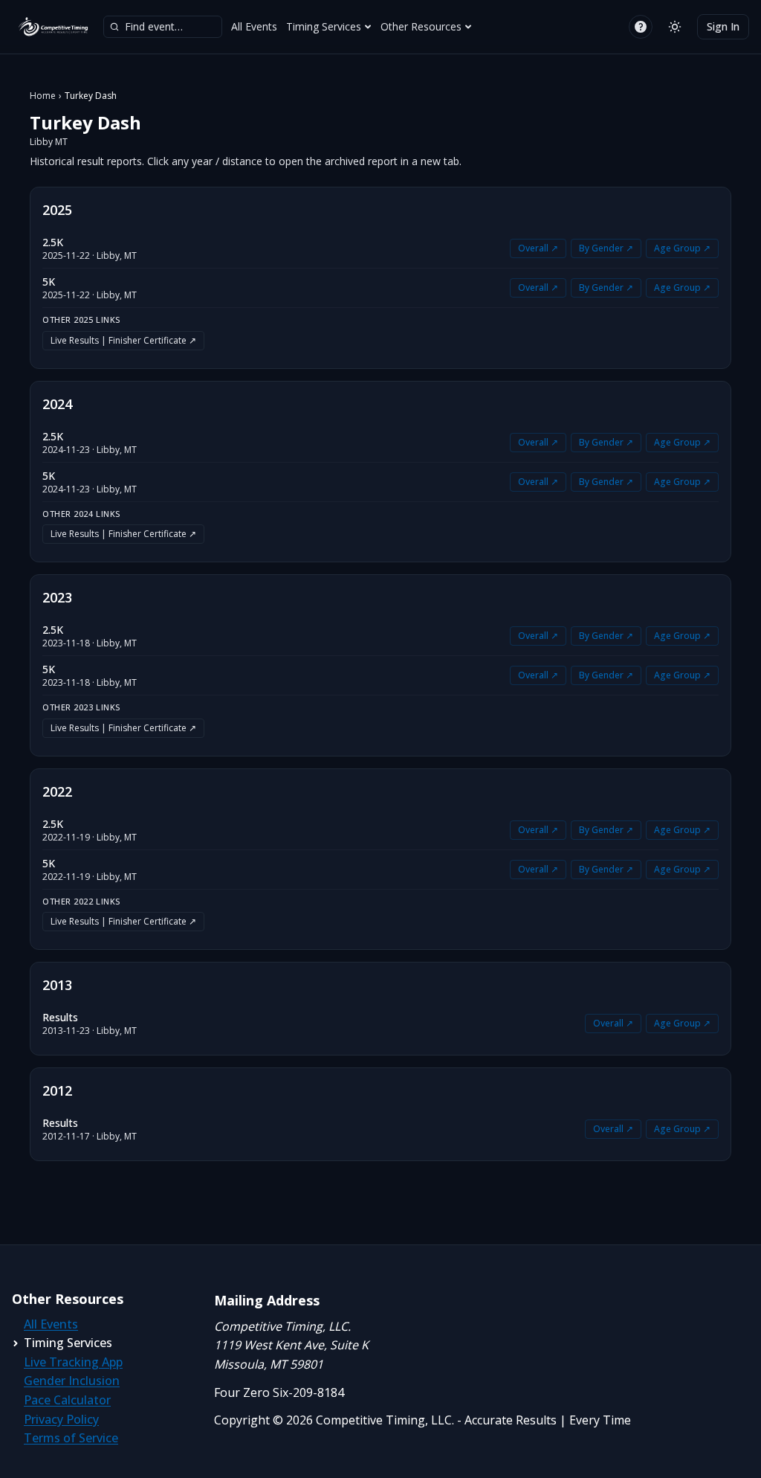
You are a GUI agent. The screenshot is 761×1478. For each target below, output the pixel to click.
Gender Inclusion (72, 1380)
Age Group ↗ (682, 248)
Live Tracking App (73, 1362)
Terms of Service (71, 1438)
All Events (254, 26)
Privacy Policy (61, 1419)
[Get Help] (640, 27)
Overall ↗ (538, 248)
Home (43, 96)
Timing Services (323, 26)
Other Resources (421, 26)
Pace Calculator (67, 1400)
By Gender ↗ (606, 248)
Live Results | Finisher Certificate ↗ (123, 340)
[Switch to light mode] (674, 26)
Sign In (723, 26)
